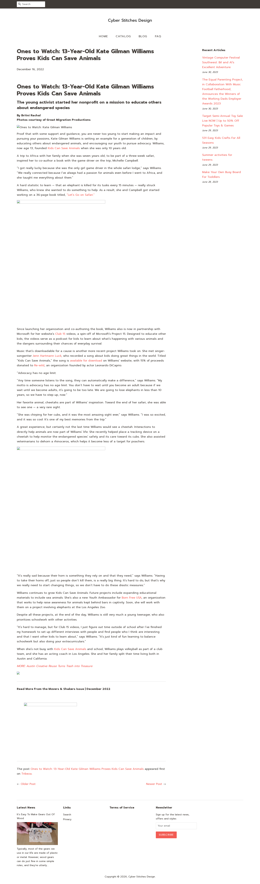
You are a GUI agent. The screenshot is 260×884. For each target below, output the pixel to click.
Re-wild (39, 365)
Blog (143, 36)
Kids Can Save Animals (64, 148)
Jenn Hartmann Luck (47, 356)
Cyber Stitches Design (141, 877)
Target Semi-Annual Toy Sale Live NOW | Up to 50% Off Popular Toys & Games (222, 121)
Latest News (26, 807)
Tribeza (26, 774)
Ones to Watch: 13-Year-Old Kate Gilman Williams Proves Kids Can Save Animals (87, 769)
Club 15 (60, 334)
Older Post (28, 784)
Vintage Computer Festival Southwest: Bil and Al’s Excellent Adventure (221, 62)
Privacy (67, 819)
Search (67, 814)
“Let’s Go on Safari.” (81, 195)
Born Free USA (131, 598)
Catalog (123, 36)
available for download (86, 360)
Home (103, 36)
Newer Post (154, 784)
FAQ (158, 36)
